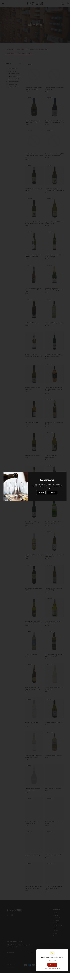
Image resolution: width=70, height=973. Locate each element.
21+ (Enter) (52, 493)
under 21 (41, 493)
